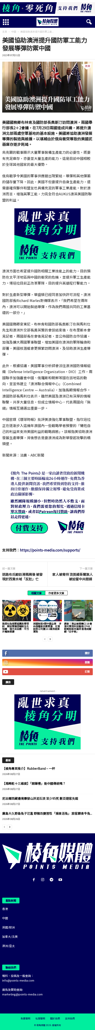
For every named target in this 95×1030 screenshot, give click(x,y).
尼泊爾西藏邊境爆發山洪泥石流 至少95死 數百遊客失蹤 (40, 798)
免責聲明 (25, 1018)
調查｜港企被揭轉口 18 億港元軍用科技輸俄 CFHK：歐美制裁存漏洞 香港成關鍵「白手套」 (78, 627)
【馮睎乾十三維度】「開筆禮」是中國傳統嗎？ (34, 783)
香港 (5, 909)
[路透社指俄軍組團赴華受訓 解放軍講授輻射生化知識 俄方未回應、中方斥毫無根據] (16, 610)
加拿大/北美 (10, 936)
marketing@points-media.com (22, 994)
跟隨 (87, 662)
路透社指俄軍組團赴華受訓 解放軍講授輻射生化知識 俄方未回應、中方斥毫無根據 (15, 627)
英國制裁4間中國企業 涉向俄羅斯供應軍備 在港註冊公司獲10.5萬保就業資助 (47, 627)
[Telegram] (52, 880)
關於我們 (55, 1018)
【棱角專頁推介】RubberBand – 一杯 (28, 768)
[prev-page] (45, 638)
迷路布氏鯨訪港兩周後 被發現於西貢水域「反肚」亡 (22, 576)
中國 (13, 31)
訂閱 (87, 671)
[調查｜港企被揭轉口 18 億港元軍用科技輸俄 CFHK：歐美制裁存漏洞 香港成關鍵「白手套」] (78, 610)
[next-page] (50, 638)
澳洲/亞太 (8, 946)
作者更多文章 (56, 593)
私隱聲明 (40, 1018)
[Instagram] (43, 880)
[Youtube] (61, 880)
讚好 (87, 653)
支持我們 (70, 1018)
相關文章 (36, 593)
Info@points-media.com (18, 980)
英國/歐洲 (8, 927)
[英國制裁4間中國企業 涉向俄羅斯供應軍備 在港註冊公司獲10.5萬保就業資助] (47, 610)
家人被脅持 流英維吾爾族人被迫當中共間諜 (72, 576)
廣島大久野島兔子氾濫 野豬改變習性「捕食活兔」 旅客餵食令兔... (47, 813)
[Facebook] (34, 880)
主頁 (4, 31)
